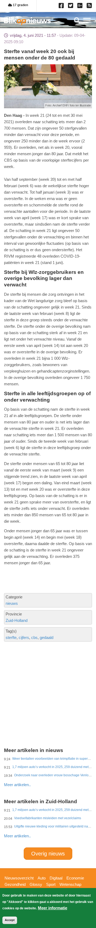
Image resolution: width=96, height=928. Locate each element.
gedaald (46, 637)
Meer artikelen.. (17, 784)
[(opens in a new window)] (62, 7)
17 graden (20, 5)
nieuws (12, 603)
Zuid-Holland (16, 620)
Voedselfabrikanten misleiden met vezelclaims (47, 818)
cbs (34, 637)
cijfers (24, 637)
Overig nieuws (48, 854)
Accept (10, 920)
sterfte (11, 637)
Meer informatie (52, 908)
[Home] (27, 21)
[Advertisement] (48, 676)
